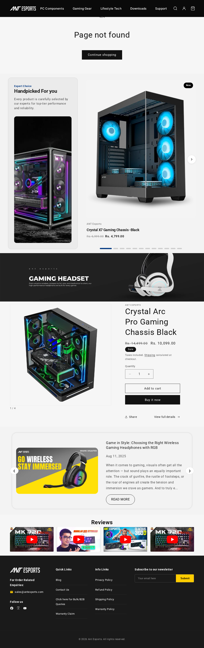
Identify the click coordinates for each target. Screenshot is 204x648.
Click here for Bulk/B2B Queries (70, 601)
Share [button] (133, 416)
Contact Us (62, 589)
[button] (193, 8)
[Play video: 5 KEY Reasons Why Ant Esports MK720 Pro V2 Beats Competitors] (32, 539)
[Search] (175, 8)
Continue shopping (102, 55)
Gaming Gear (82, 8)
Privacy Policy (103, 579)
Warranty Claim (65, 613)
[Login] (184, 8)
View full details (164, 416)
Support (161, 8)
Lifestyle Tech (111, 8)
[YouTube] (25, 608)
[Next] (191, 159)
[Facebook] (12, 608)
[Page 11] (173, 248)
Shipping (149, 355)
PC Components (52, 8)
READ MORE (120, 499)
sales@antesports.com (29, 591)
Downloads (138, 8)
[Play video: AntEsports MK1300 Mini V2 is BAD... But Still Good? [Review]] (78, 539)
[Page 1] (106, 248)
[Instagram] (18, 608)
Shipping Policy (104, 599)
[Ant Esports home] (23, 8)
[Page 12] (179, 248)
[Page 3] (122, 248)
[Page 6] (141, 248)
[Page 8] (154, 248)
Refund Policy (103, 589)
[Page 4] (128, 248)
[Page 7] (147, 248)
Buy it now (153, 400)
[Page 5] (134, 248)
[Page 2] (115, 248)
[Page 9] (160, 248)
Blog (58, 579)
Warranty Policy (105, 609)
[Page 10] (166, 248)
